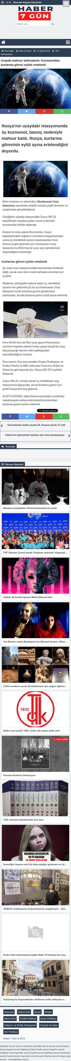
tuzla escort (43, 1049)
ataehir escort (57, 1049)
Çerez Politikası (48, 1018)
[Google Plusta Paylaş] (44, 111)
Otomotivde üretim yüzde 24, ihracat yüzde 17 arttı (36, 425)
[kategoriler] (68, 42)
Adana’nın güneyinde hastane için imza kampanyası (34, 434)
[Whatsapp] (62, 111)
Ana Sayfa (9, 51)
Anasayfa (9, 1012)
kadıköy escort (52, 1052)
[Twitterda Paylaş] (26, 111)
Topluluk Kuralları (49, 1025)
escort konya (45, 1056)
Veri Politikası (11, 1031)
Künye (37, 1012)
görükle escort (41, 1046)
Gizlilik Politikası (28, 1018)
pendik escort (23, 1052)
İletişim (48, 1012)
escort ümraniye (24, 1046)
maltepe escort (8, 1052)
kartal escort (37, 1052)
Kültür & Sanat (24, 51)
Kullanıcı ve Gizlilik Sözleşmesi (20, 1025)
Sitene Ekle (10, 1018)
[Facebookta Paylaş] (9, 111)
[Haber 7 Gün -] (35, 12)
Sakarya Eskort (29, 1049)
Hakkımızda (24, 1012)
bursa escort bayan (59, 1046)
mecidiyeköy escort (18, 1059)
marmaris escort (29, 1056)
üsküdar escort (8, 1046)
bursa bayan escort (10, 1049)
